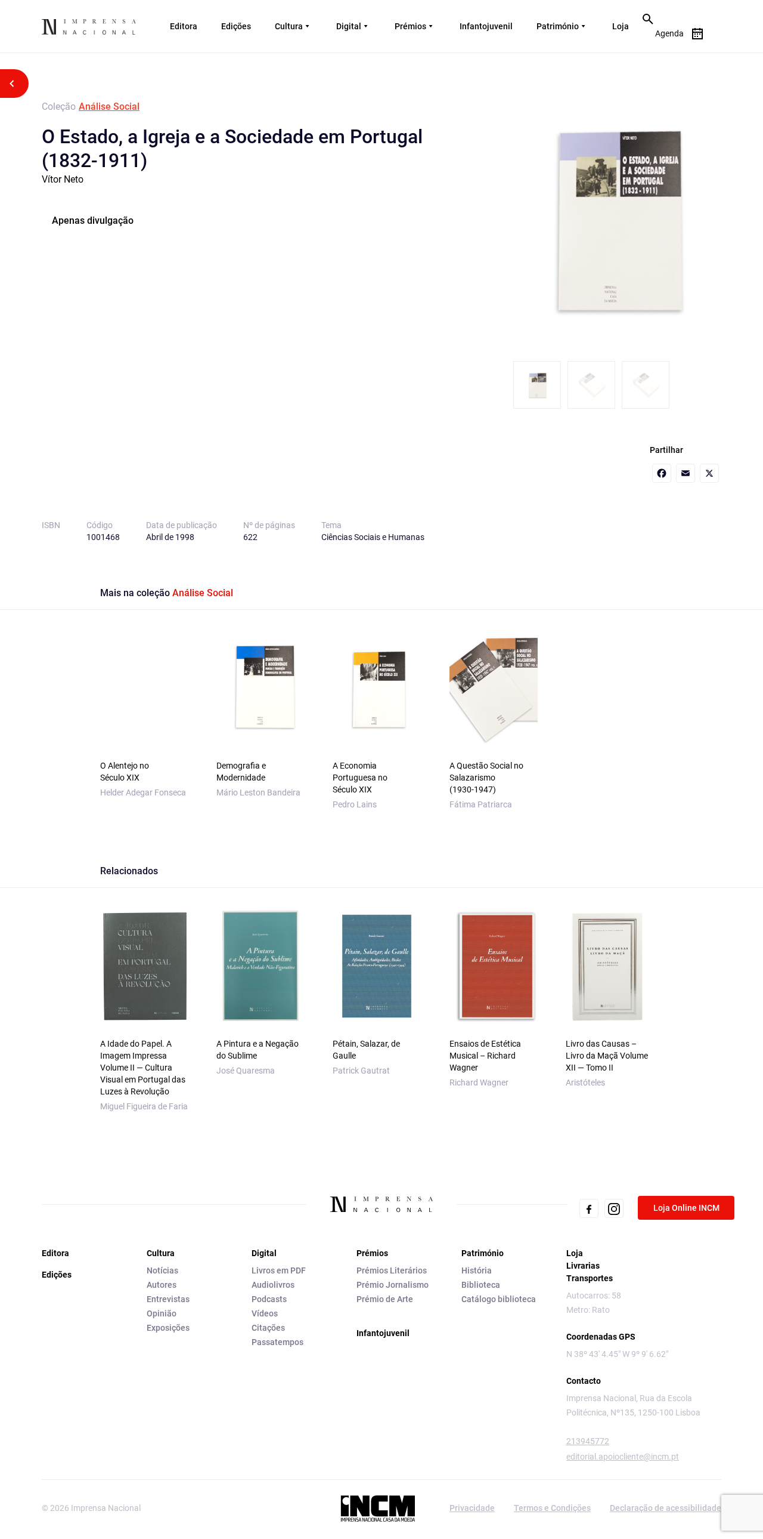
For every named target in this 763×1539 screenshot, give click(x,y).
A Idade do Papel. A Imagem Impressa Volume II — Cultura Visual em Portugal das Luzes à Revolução (142, 1067)
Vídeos (265, 1313)
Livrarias (583, 1265)
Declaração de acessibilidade (665, 1508)
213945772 (587, 1441)
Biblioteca (480, 1285)
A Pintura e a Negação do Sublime (257, 1049)
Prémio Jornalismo (392, 1285)
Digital (348, 26)
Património (557, 26)
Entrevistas (168, 1299)
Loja (620, 26)
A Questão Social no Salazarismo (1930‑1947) (486, 777)
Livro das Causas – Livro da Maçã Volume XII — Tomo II (607, 1055)
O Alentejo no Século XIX (124, 771)
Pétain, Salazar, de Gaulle (366, 1049)
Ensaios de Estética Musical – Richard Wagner (485, 1055)
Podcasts (269, 1299)
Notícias (162, 1270)
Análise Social (109, 106)
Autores (161, 1285)
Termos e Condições (552, 1508)
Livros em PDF (279, 1270)
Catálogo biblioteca (498, 1299)
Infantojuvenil (486, 26)
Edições (236, 26)
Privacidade (472, 1508)
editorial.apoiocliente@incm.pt (622, 1456)
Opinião (161, 1313)
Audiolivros (273, 1285)
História (476, 1270)
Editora (183, 26)
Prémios (410, 26)
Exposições (168, 1328)
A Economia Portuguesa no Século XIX (360, 777)
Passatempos (277, 1342)
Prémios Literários (391, 1270)
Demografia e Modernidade (241, 771)
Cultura (289, 26)
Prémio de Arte (384, 1299)
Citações (268, 1328)
